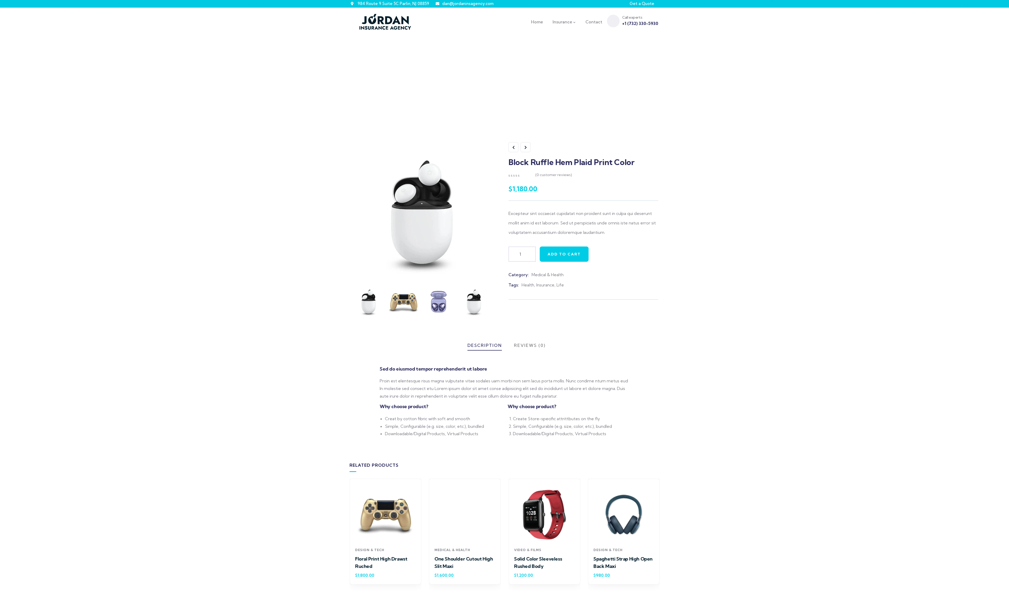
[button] (660, 535)
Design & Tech (369, 550)
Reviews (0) (529, 345)
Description (484, 345)
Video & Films (527, 550)
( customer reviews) (553, 174)
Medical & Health (548, 274)
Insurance (545, 284)
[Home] (385, 22)
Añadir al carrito (388, 534)
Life (560, 284)
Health (528, 284)
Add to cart (564, 254)
